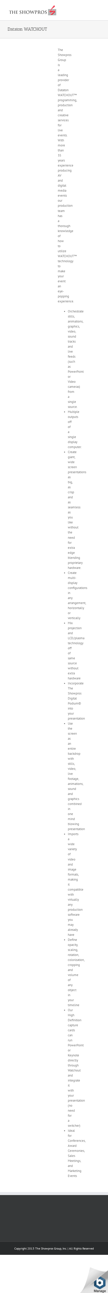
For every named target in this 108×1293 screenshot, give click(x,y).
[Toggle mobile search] (89, 7)
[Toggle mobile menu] (98, 7)
